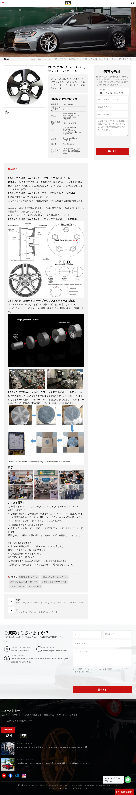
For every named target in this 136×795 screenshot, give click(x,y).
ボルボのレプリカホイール (54, 577)
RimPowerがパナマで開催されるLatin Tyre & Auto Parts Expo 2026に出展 (52, 747)
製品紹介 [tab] (13, 169)
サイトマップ (81, 788)
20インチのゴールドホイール (24, 581)
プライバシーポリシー (65, 788)
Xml (52, 788)
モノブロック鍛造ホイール (70, 59)
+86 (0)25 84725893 (20, 650)
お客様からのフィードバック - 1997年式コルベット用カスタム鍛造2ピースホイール (54, 763)
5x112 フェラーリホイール (54, 581)
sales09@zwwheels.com (55, 650)
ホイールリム (34, 586)
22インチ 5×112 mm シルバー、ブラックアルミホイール (112, 93)
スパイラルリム (17, 586)
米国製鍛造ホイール (28, 577)
